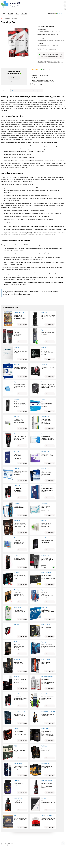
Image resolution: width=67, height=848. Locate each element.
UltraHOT (16, 781)
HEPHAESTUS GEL (19, 711)
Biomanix (44, 312)
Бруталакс (44, 607)
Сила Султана (18, 590)
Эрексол (43, 590)
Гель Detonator (45, 659)
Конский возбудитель (48, 711)
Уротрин (16, 347)
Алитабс (43, 538)
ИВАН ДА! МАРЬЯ (46, 781)
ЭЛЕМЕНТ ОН (18, 798)
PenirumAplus (18, 763)
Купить (15, 78)
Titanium (16, 434)
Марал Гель (17, 694)
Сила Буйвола (45, 624)
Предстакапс (45, 451)
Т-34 (15, 746)
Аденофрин (17, 382)
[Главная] (1, 18)
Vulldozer (44, 746)
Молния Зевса (45, 468)
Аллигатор (17, 399)
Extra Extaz (17, 503)
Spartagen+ (44, 347)
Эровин (16, 572)
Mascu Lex (44, 728)
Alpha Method (45, 763)
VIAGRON (17, 624)
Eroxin (16, 555)
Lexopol (16, 468)
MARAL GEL (17, 486)
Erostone (44, 382)
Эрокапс (44, 399)
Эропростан (45, 416)
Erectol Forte (45, 694)
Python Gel (17, 520)
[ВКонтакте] (65, 9)
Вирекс (43, 486)
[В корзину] (53, 567)
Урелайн (16, 364)
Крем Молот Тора (46, 330)
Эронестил (44, 503)
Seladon (43, 434)
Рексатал (16, 416)
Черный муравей (46, 815)
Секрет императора (47, 676)
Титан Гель (17, 330)
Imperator (17, 659)
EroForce (16, 642)
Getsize (43, 520)
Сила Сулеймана (46, 572)
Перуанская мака (19, 312)
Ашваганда (17, 607)
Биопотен (17, 538)
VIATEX (16, 815)
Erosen (16, 728)
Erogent (43, 798)
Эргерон (16, 451)
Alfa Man (44, 364)
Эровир (43, 642)
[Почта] (65, 5)
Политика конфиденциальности (8, 844)
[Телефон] (65, 2)
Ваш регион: (55, 13)
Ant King (16, 676)
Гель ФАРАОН (45, 555)
